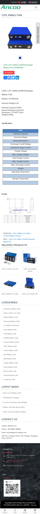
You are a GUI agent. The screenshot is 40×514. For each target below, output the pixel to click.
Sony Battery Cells (10, 330)
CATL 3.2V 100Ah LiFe (30, 294)
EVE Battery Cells (10, 354)
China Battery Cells (10, 367)
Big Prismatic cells (10, 371)
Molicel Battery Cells (11, 317)
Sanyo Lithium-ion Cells (12, 313)
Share (5, 512)
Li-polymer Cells (9, 379)
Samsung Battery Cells (12, 321)
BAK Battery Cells (10, 359)
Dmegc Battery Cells (11, 363)
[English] (32, 2)
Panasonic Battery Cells (12, 309)
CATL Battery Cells (10, 346)
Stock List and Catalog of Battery (14, 412)
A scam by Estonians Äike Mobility (15, 402)
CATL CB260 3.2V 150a (10, 294)
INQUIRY (9, 73)
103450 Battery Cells (11, 338)
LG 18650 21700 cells (11, 325)
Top (35, 512)
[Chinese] (22, 2)
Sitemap (34, 505)
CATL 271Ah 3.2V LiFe (10, 269)
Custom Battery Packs (11, 342)
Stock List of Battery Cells (12, 393)
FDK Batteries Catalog (11, 398)
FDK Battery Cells (10, 334)
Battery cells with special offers (14, 407)
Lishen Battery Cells (11, 350)
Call (15, 512)
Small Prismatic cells (11, 375)
